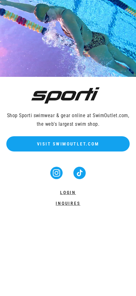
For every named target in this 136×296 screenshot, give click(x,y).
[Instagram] (57, 177)
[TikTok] (79, 177)
